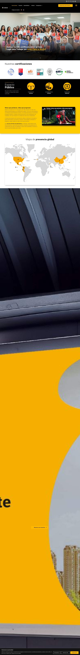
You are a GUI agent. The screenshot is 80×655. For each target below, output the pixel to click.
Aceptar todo (74, 652)
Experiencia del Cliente (65, 5)
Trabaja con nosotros (16, 9)
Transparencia (38, 5)
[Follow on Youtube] (75, 1)
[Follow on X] (71, 1)
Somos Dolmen (14, 5)
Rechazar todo (65, 652)
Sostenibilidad (26, 5)
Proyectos (20, 5)
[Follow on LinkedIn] (73, 1)
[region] (40, 651)
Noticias (33, 5)
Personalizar (56, 652)
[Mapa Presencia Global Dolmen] (40, 183)
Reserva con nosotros (39, 527)
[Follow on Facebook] (69, 1)
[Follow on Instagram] (67, 1)
